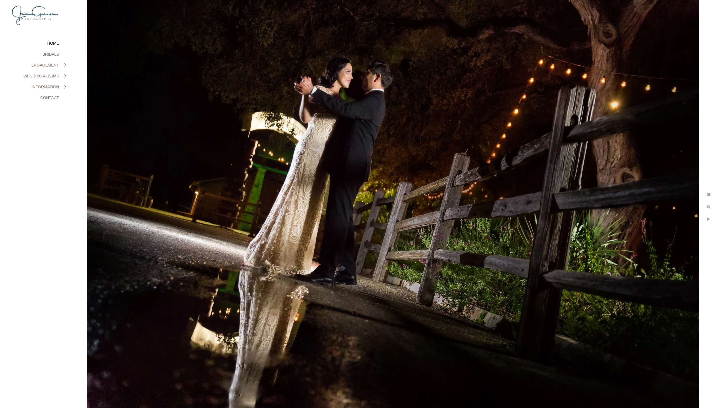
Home (53, 43)
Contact (49, 98)
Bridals (51, 54)
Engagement (45, 65)
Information (45, 87)
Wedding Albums (41, 76)
